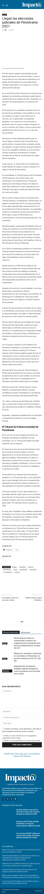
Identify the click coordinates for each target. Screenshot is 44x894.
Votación (17, 572)
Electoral (30, 567)
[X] (9, 35)
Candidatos (22, 567)
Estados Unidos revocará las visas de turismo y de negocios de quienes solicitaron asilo (28, 812)
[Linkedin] (24, 35)
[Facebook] (4, 35)
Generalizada (7, 569)
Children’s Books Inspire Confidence (33, 599)
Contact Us (38, 891)
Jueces (15, 569)
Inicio (3, 11)
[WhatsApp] (19, 35)
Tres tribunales (7, 572)
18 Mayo (14, 567)
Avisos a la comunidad (6, 671)
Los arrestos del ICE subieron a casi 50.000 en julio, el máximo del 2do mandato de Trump (28, 835)
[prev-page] (3, 679)
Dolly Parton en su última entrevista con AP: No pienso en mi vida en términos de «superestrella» (21, 865)
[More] (29, 35)
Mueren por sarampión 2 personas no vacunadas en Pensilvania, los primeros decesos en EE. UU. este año (20, 876)
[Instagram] (7, 799)
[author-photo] (22, 619)
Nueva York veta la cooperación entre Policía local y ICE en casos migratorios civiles (21, 851)
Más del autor (25, 632)
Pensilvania (33, 569)
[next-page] (7, 679)
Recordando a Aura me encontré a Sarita (10, 599)
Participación (23, 569)
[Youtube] (15, 799)
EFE (6, 30)
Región (9, 11)
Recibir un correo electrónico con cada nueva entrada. (22, 740)
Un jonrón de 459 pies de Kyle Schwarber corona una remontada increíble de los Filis (28, 824)
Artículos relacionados (10, 632)
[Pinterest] (14, 35)
